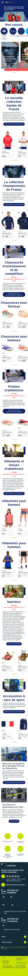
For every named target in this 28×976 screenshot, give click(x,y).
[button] (3, 2)
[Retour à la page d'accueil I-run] (11, 2)
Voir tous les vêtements (14, 493)
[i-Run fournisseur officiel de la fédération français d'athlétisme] (14, 950)
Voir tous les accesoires (14, 711)
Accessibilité (21, 963)
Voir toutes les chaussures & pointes (14, 294)
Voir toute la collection (14, 124)
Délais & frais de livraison (12, 929)
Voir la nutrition (14, 643)
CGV (4, 958)
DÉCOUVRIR (14, 821)
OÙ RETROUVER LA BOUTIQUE (14, 782)
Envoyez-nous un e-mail (15, 885)
